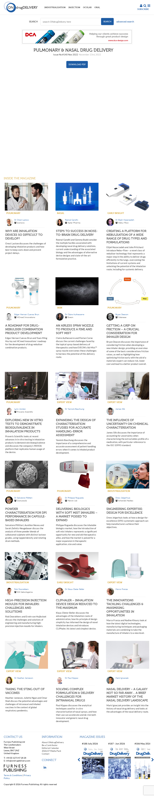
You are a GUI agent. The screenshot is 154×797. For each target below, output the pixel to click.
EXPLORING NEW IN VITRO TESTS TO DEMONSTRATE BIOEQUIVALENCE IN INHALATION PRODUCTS (24, 425)
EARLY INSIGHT (116, 213)
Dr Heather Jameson (23, 678)
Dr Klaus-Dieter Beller (74, 589)
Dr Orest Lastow (21, 220)
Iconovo (21, 223)
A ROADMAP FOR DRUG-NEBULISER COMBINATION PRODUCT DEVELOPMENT (24, 329)
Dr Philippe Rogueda (74, 498)
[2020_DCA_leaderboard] (77, 43)
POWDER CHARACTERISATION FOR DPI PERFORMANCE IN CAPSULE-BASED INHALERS (26, 514)
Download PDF (77, 64)
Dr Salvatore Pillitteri (23, 498)
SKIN (59, 307)
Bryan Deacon (122, 314)
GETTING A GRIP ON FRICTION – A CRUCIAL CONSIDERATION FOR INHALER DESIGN (122, 331)
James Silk (120, 409)
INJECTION (74, 7)
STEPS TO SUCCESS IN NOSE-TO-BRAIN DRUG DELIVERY (77, 233)
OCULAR (87, 7)
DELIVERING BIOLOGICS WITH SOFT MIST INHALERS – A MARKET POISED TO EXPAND (76, 514)
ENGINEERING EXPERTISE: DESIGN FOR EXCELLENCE (124, 510)
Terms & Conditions (13, 775)
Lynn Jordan (20, 409)
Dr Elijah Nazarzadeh (125, 220)
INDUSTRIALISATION (55, 7)
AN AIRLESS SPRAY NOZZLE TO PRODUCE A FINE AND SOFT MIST (75, 329)
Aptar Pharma (74, 223)
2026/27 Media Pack (51, 751)
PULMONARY (13, 213)
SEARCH (33, 21)
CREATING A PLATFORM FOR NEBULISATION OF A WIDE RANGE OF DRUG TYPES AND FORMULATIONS (126, 236)
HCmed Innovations (26, 317)
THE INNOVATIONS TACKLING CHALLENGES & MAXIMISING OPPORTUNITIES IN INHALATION (124, 607)
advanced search (125, 21)
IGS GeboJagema (25, 592)
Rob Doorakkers (21, 589)
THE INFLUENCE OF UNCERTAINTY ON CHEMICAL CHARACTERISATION (127, 423)
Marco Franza (122, 589)
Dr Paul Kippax (71, 678)
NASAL (60, 213)
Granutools (22, 501)
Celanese (122, 317)
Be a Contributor (50, 745)
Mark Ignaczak (122, 678)
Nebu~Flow (123, 223)
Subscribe (143, 9)
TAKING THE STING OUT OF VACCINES (25, 691)
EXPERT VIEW (64, 402)
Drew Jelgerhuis (123, 498)
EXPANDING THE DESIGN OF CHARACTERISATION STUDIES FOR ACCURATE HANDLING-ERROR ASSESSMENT (76, 427)
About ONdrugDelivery (53, 742)
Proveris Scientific (25, 412)
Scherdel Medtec (125, 501)
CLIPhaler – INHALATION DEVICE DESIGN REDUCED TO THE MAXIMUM (76, 604)
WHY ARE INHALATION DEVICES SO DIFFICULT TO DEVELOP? (24, 234)
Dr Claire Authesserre (74, 314)
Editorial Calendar (50, 748)
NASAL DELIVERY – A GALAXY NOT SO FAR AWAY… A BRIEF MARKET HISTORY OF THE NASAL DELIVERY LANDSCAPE (127, 694)
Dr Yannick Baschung (74, 409)
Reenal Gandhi (71, 220)
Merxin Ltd (72, 501)
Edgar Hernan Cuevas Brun (26, 314)
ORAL (97, 7)
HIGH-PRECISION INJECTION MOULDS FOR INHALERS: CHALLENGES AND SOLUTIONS (25, 605)
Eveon (70, 317)
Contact (45, 753)
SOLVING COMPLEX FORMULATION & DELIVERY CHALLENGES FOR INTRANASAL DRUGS (75, 694)
